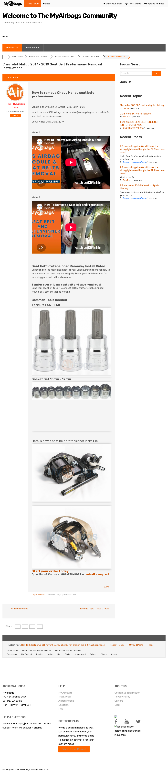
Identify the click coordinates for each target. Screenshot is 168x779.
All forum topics (19, 608)
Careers (119, 700)
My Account (65, 692)
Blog (117, 704)
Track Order (64, 696)
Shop (47, 3)
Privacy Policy (122, 696)
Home (5, 36)
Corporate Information (127, 692)
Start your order (114, 3)
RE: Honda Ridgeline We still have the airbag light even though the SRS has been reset (142, 149)
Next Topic (103, 608)
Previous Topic (86, 608)
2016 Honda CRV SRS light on (135, 113)
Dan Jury (127, 180)
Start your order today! (51, 571)
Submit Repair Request (74, 749)
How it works (134, 3)
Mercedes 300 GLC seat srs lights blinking (142, 105)
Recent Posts (32, 47)
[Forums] (5, 57)
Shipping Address (155, 3)
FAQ (60, 708)
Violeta (126, 116)
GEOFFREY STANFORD (133, 128)
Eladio (126, 108)
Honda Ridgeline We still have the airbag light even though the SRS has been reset (63, 645)
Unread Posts (136, 645)
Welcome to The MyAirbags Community (59, 16)
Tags (151, 645)
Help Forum (33, 3)
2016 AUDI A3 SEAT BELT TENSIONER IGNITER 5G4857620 (139, 123)
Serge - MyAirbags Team (134, 162)
